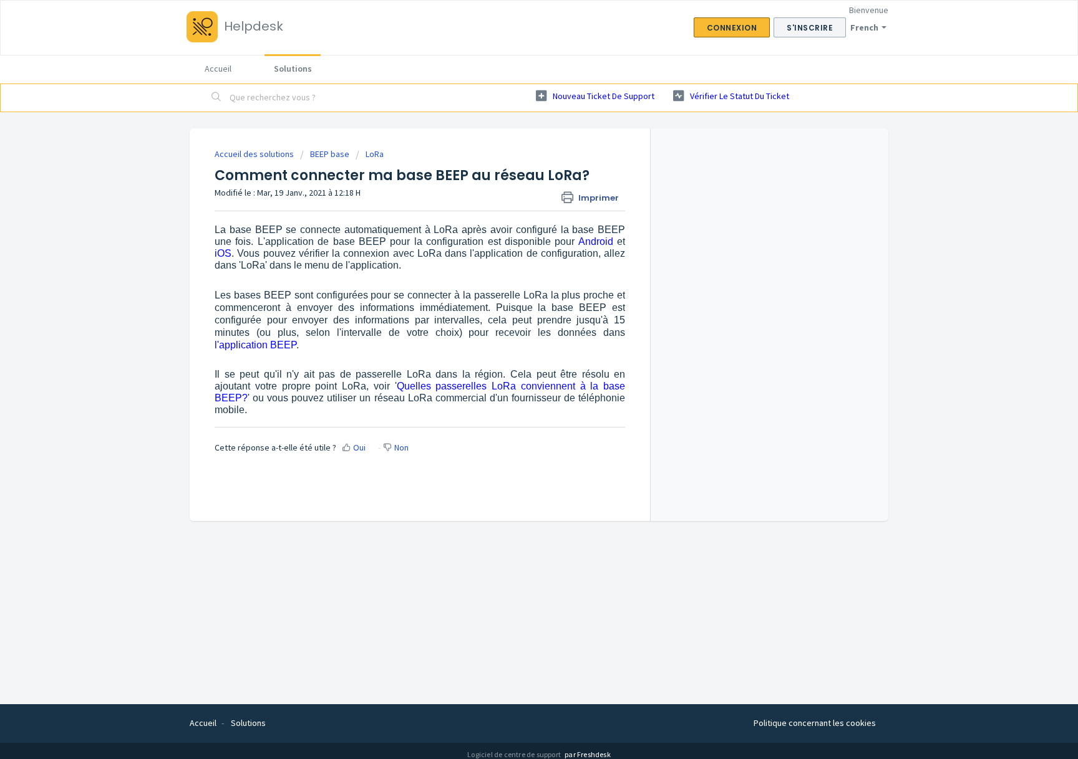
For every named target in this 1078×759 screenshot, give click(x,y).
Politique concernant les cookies (815, 722)
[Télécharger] (516, 217)
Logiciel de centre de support (514, 754)
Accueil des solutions (255, 154)
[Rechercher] (216, 97)
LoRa (375, 154)
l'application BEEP (255, 345)
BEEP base (329, 154)
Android (595, 241)
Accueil (218, 68)
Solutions (293, 68)
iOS (223, 253)
